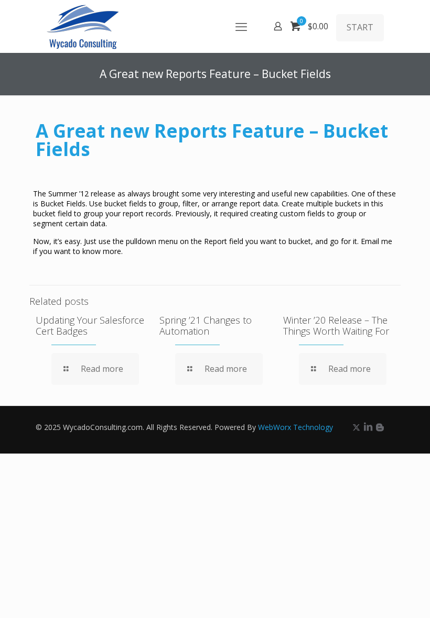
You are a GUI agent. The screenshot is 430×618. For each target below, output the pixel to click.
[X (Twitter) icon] (356, 427)
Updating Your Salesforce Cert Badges (90, 325)
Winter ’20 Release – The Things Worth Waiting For (336, 325)
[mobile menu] (241, 26)
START (360, 27)
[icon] (380, 427)
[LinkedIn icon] (368, 427)
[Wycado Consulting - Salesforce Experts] (83, 26)
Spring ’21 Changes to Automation (205, 325)
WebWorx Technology (295, 427)
